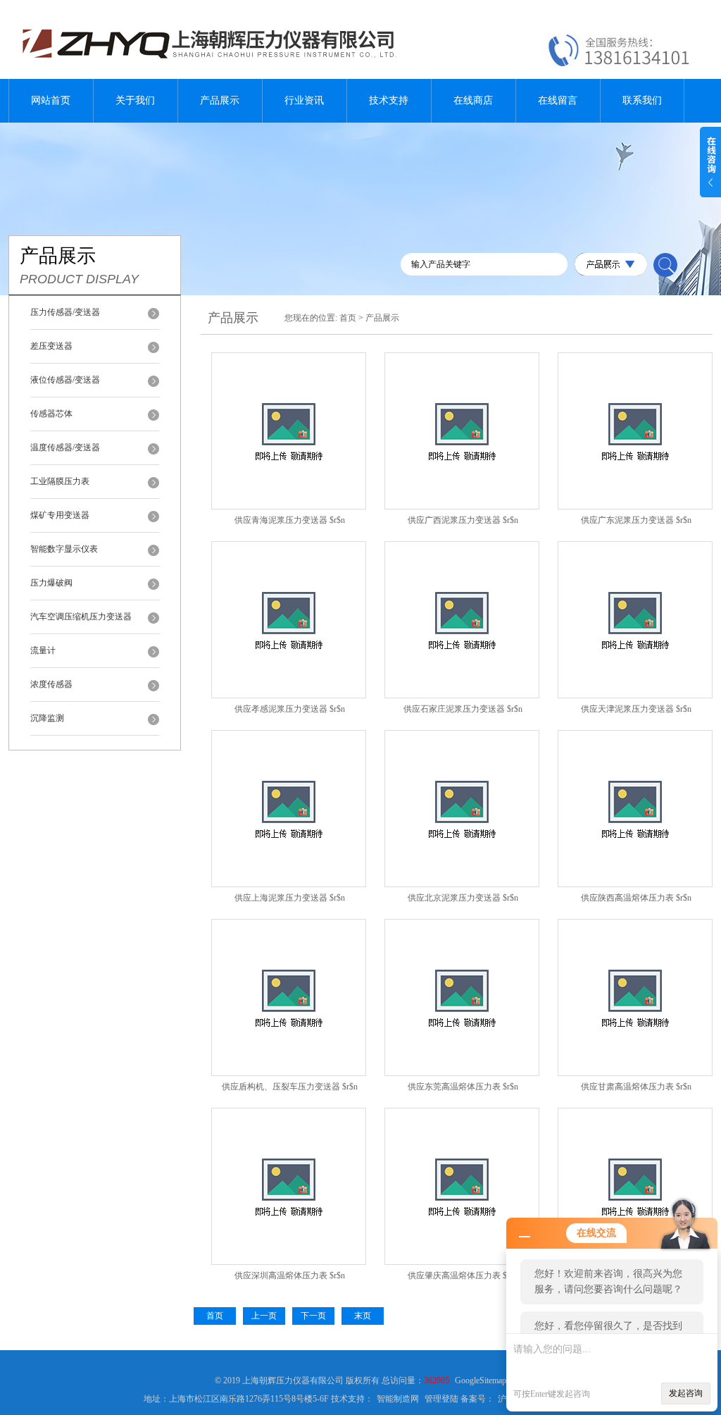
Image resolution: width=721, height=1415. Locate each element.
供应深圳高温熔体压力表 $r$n (289, 1275)
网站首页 (50, 100)
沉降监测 (47, 718)
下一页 (313, 1316)
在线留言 (557, 100)
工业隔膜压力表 (59, 481)
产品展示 (219, 100)
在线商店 (473, 100)
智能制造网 (398, 1399)
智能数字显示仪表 (64, 549)
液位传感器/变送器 (65, 380)
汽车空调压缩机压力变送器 (81, 617)
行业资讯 (304, 100)
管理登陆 (441, 1399)
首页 (347, 318)
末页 (362, 1316)
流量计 (43, 650)
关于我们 (135, 100)
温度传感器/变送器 (65, 447)
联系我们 (642, 100)
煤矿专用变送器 (59, 515)
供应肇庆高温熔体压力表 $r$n (463, 1275)
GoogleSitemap (480, 1380)
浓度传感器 (51, 684)
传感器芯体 (51, 414)
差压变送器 (51, 346)
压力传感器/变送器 (65, 312)
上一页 (264, 1316)
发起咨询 (686, 1393)
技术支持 (388, 100)
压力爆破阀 (51, 583)
